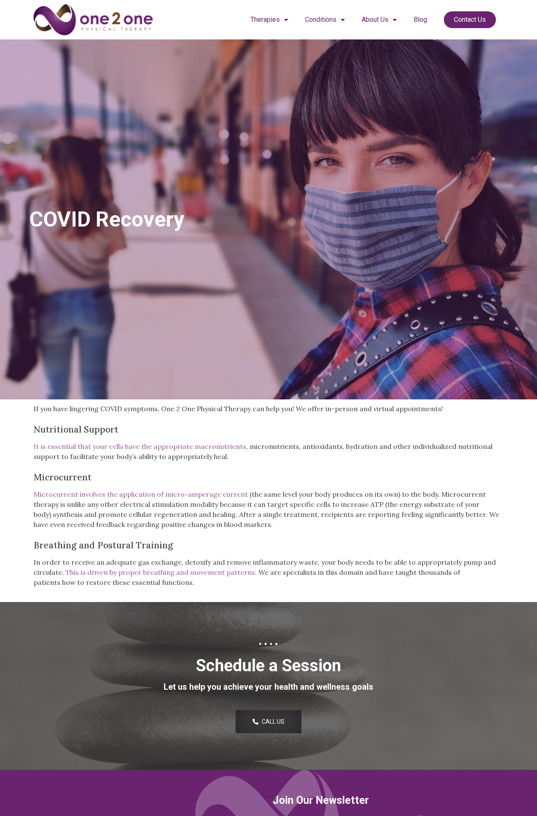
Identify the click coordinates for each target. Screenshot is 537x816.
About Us (375, 19)
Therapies (265, 19)
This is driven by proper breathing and (127, 572)
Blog (420, 19)
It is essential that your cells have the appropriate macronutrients (140, 446)
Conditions (320, 19)
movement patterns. (223, 572)
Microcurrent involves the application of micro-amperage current (141, 494)
